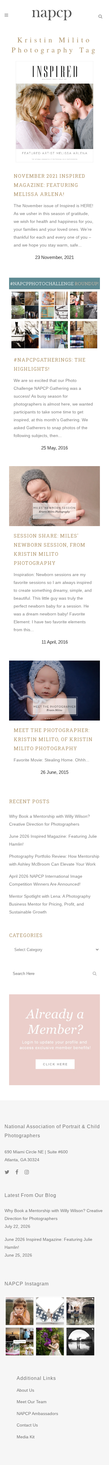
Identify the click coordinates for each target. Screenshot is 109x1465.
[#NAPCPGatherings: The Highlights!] (54, 313)
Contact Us (27, 1425)
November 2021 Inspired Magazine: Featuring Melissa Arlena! (49, 185)
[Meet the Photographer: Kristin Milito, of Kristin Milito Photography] (54, 691)
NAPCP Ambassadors (37, 1413)
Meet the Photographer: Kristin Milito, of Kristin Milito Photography (53, 739)
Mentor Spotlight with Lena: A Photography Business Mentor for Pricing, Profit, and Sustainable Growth (50, 904)
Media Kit (26, 1436)
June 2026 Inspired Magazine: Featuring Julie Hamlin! (48, 1243)
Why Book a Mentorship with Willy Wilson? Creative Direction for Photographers (54, 1214)
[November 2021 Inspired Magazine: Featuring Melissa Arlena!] (54, 112)
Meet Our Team (32, 1401)
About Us (25, 1390)
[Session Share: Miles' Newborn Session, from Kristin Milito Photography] (54, 496)
